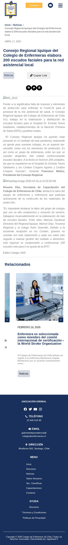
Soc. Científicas (34, 483)
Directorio (31, 469)
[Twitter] (30, 409)
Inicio (8, 24)
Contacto (30, 493)
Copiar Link (40, 75)
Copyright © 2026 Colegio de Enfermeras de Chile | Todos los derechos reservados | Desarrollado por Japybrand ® (34, 538)
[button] (28, 88)
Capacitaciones (34, 488)
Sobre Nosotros (34, 478)
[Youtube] (35, 409)
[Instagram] (40, 409)
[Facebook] (25, 409)
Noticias (17, 24)
